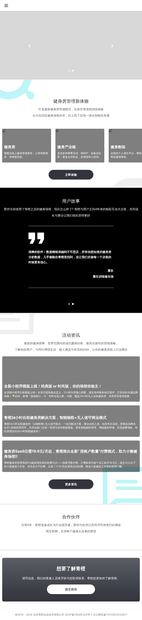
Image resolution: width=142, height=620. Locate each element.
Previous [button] (29, 46)
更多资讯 (71, 484)
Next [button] (112, 46)
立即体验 (71, 175)
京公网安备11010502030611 (110, 614)
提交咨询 (71, 589)
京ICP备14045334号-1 (78, 614)
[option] (71, 45)
